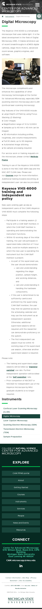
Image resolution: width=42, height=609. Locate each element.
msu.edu (27, 585)
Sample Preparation (12, 437)
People (21, 516)
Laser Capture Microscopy (15, 421)
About (21, 480)
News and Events (21, 523)
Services (21, 509)
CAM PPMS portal (21, 473)
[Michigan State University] (21, 601)
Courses (9, 175)
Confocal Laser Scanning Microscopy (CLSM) (20, 410)
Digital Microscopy (11, 416)
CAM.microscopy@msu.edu (21, 560)
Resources (21, 530)
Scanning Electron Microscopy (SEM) (20, 425)
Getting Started (21, 487)
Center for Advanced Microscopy (20, 10)
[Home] (2, 16)
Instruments (21, 502)
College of (19, 448)
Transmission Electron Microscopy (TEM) (18, 430)
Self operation (19, 377)
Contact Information (13, 578)
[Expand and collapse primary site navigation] (37, 4)
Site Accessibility (25, 581)
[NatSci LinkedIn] (21, 566)
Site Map (26, 578)
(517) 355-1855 (15, 585)
